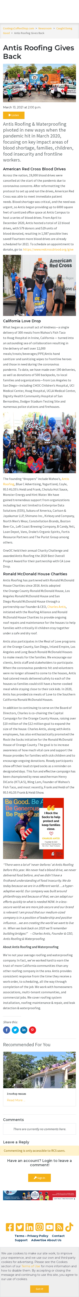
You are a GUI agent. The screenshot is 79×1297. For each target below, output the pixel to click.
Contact (58, 1236)
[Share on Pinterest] (32, 1030)
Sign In (41, 1178)
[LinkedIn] (29, 1227)
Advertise (38, 1240)
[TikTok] (69, 1227)
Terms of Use (30, 1266)
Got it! (39, 1289)
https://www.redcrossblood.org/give (48, 249)
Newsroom (45, 28)
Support (21, 1240)
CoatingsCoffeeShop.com (18, 28)
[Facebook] (10, 1227)
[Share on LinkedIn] (23, 1030)
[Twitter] (20, 1227)
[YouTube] (49, 1227)
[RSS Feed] (59, 1227)
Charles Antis (56, 607)
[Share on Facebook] (6, 1030)
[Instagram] (39, 1227)
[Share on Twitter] (15, 1030)
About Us (54, 1240)
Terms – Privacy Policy (31, 1236)
